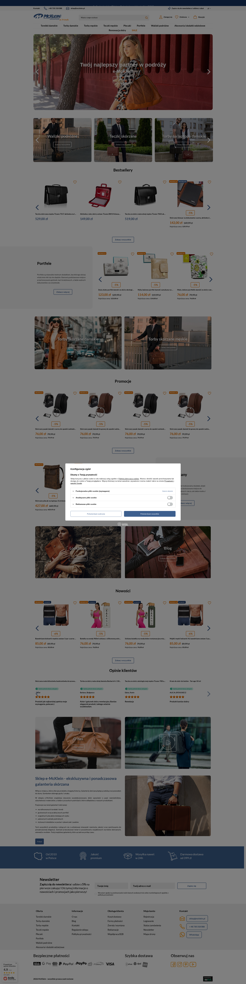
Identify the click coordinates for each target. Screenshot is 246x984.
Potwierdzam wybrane (96, 514)
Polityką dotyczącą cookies (129, 479)
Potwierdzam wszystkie (149, 514)
